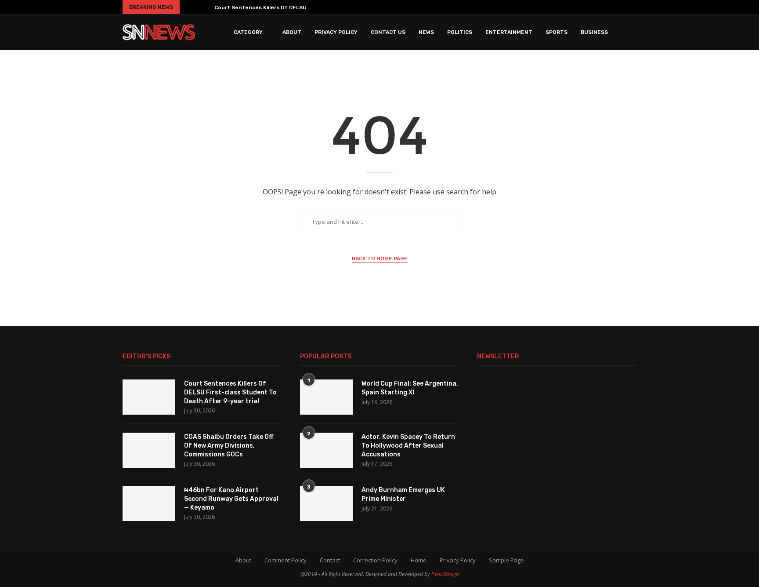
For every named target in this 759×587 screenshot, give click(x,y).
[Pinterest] (594, 7)
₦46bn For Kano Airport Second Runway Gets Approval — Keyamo (231, 498)
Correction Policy (375, 560)
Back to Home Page (380, 258)
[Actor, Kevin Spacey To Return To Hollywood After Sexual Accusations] (326, 450)
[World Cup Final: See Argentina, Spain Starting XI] (326, 397)
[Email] (620, 7)
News (426, 32)
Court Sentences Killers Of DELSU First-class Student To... (294, 7)
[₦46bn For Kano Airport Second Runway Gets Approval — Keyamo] (149, 503)
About (291, 32)
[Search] (632, 32)
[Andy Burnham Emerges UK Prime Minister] (326, 503)
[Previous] (189, 7)
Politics (459, 32)
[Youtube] (607, 7)
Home (418, 560)
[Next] (204, 7)
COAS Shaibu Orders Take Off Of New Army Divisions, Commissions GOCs (228, 445)
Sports (556, 32)
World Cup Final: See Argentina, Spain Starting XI (409, 388)
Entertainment (508, 32)
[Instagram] (581, 7)
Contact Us (388, 32)
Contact (330, 560)
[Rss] (632, 7)
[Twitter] (570, 7)
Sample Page (506, 560)
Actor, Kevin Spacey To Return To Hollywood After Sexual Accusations (408, 445)
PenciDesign (445, 574)
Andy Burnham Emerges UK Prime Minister (403, 494)
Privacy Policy (336, 32)
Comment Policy (285, 560)
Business (594, 32)
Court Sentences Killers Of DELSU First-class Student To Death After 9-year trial (230, 392)
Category (248, 32)
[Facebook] (558, 7)
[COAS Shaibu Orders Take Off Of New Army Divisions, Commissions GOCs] (149, 450)
